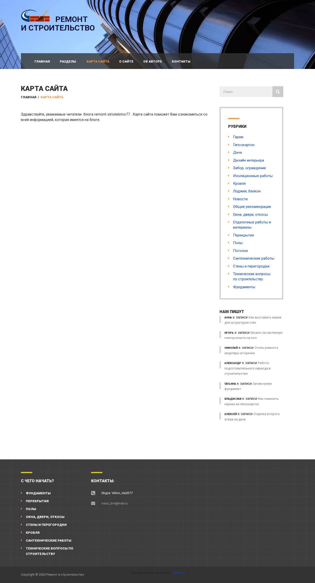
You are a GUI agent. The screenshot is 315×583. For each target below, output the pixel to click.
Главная (42, 61)
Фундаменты (244, 287)
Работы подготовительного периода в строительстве (247, 368)
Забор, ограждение (249, 168)
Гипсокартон (243, 145)
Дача (237, 152)
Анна (228, 317)
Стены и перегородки (251, 266)
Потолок (240, 251)
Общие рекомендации (252, 206)
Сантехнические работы (253, 258)
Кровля (239, 183)
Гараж (238, 137)
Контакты (181, 61)
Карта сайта (98, 61)
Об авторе (152, 61)
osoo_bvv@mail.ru (114, 503)
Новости (240, 199)
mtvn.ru (179, 572)
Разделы (68, 61)
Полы (238, 243)
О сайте (126, 61)
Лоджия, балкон (247, 191)
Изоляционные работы (253, 176)
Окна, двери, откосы (250, 214)
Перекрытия (243, 235)
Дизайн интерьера (248, 160)
